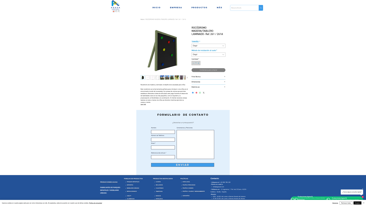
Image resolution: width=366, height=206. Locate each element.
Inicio (142, 19)
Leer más (143, 104)
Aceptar (357, 203)
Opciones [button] (335, 203)
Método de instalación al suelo (204, 50)
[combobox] (208, 46)
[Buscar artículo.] (261, 8)
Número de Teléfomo (157, 135)
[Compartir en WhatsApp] (200, 93)
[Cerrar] (364, 202)
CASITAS (158, 182)
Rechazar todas (346, 203)
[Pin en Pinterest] (196, 93)
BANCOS (158, 196)
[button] (219, 7)
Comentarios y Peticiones (185, 128)
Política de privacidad (95, 203)
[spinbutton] (196, 63)
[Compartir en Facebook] (193, 93)
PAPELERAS (159, 199)
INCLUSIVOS (159, 185)
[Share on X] (204, 93)
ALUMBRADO (130, 199)
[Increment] (198, 63)
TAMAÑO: (196, 42)
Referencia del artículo (158, 153)
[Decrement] (193, 63)
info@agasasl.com (218, 186)
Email (153, 143)
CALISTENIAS (159, 188)
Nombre (153, 128)
